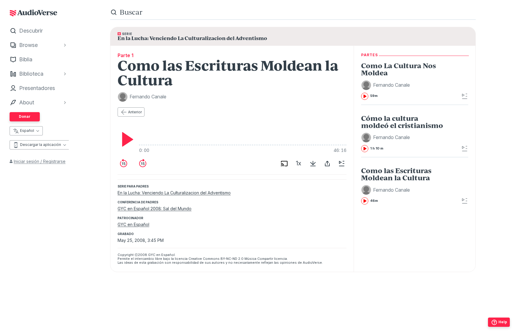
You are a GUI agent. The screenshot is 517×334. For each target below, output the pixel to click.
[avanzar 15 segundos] (143, 164)
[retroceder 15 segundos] (124, 164)
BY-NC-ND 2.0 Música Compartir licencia (254, 259)
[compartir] (327, 163)
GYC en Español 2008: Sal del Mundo (154, 208)
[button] (386, 85)
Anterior (135, 112)
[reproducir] (126, 139)
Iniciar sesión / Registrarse (40, 161)
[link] (403, 81)
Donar (25, 116)
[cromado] (284, 163)
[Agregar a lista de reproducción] (341, 163)
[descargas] (313, 163)
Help (502, 322)
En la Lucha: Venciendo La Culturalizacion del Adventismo (174, 192)
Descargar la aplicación (40, 144)
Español (27, 130)
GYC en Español (133, 224)
